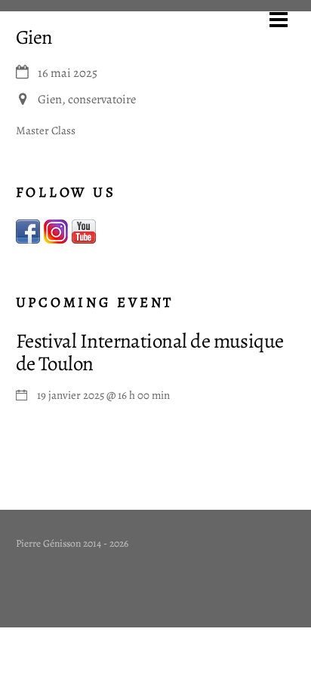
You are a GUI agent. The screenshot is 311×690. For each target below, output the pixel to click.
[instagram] (56, 230)
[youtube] (84, 230)
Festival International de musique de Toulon (150, 352)
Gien (34, 37)
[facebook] (28, 230)
